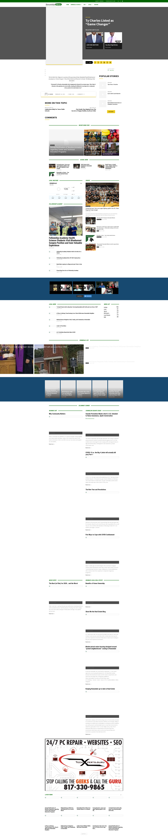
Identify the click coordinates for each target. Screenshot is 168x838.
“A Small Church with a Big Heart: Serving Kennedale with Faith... (115, 809)
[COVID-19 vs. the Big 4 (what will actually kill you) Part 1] (102, 466)
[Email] (107, 62)
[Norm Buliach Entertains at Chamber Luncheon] (102, 103)
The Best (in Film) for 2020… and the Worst (63, 583)
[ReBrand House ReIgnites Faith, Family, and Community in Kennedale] (52, 321)
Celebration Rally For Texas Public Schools (55, 110)
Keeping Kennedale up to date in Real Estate (100, 689)
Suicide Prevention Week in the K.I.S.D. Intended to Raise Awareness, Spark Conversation (102, 415)
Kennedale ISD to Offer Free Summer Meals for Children (83, 808)
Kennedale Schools (76, 4)
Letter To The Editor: (61, 326)
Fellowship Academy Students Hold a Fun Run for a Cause (69, 252)
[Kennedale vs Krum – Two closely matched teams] (52, 174)
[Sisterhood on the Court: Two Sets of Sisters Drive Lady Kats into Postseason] (100, 820)
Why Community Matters (57, 414)
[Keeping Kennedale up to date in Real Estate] (102, 704)
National (52, 145)
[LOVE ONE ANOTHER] (94, 37)
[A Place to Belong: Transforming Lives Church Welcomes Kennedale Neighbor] (52, 315)
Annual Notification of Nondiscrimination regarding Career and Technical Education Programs (52, 810)
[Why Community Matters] (65, 425)
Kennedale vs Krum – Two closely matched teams (63, 173)
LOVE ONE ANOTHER (92, 45)
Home (67, 4)
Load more (110, 111)
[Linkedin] (104, 62)
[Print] (110, 62)
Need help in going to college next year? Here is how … (69, 264)
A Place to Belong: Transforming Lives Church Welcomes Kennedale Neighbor (75, 313)
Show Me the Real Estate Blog (96, 612)
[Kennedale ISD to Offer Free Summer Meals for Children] (110, 135)
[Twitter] (98, 62)
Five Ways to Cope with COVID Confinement (100, 535)
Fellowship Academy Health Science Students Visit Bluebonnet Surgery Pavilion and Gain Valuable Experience (65, 242)
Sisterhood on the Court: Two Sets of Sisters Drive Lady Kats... (100, 827)
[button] (118, 1)
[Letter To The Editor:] (52, 327)
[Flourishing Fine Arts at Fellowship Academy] (52, 272)
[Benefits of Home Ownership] (102, 594)
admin (51, 94)
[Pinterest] (101, 62)
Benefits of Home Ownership (95, 583)
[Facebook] (120, 1)
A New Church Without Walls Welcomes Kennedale (83, 826)
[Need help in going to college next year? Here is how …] (52, 266)
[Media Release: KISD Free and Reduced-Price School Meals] (92, 135)
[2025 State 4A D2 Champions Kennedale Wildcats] (76, 166)
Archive (96, 4)
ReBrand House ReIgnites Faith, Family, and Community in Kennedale (73, 319)
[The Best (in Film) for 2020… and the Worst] (65, 594)
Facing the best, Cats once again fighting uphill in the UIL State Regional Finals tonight (63, 166)
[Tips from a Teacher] (102, 85)
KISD (98, 230)
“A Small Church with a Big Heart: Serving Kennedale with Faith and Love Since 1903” (77, 307)
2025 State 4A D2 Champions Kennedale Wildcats (86, 166)
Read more (89, 47)
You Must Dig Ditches (111, 45)
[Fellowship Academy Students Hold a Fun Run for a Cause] (52, 253)
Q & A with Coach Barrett (114, 93)
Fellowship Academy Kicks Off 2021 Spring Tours (68, 258)
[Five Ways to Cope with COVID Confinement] (102, 550)
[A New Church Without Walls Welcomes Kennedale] (84, 820)
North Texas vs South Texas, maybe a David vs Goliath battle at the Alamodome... (111, 166)
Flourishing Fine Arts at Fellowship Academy (67, 270)
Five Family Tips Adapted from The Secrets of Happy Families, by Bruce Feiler (84, 110)
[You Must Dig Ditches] (113, 37)
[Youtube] (122, 1)
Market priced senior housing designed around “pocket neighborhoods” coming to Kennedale (101, 648)
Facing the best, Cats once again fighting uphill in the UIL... (99, 809)
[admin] (46, 94)
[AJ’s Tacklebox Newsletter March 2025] (52, 334)
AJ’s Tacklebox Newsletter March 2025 (66, 332)
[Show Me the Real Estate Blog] (102, 623)
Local (89, 4)
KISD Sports (88, 149)
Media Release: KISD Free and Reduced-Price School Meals (67, 809)
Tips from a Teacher (113, 84)
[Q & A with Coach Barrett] (102, 94)
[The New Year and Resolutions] (102, 506)
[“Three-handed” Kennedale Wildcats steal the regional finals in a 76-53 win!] (91, 246)
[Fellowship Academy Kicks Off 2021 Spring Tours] (52, 259)
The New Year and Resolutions (96, 490)
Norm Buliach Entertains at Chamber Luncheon (114, 103)
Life (84, 4)
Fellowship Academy (53, 233)
